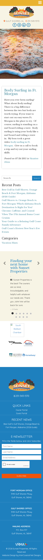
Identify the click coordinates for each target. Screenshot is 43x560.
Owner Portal (21, 410)
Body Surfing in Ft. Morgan (20, 92)
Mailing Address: (22, 526)
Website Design (9, 555)
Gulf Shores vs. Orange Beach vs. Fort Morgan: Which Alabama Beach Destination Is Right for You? (21, 204)
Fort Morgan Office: (21, 490)
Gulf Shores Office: (21, 508)
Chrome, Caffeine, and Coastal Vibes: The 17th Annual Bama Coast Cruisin (21, 214)
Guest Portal (21, 413)
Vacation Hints (10, 243)
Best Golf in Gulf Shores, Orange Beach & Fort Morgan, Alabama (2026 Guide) (19, 193)
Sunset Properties (21, 12)
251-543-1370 (33, 21)
